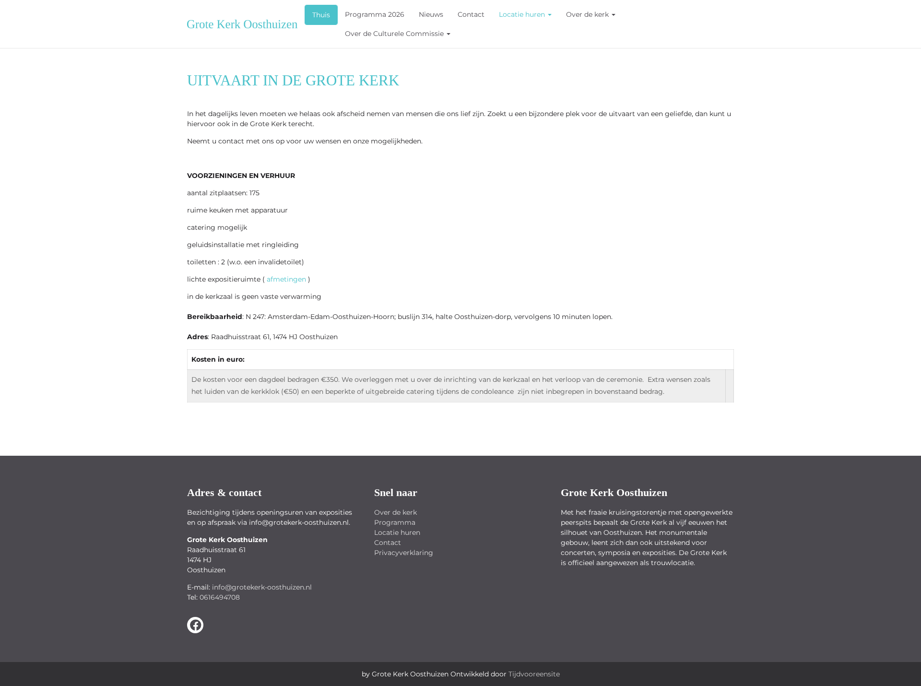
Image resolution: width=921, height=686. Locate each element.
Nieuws (431, 14)
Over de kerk (588, 14)
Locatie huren (523, 14)
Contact (471, 14)
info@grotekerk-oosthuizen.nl (262, 587)
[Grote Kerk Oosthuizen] (195, 625)
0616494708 (220, 597)
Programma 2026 (374, 14)
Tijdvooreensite (534, 674)
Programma (394, 522)
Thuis (321, 15)
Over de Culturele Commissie (395, 33)
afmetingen (286, 279)
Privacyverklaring (403, 552)
